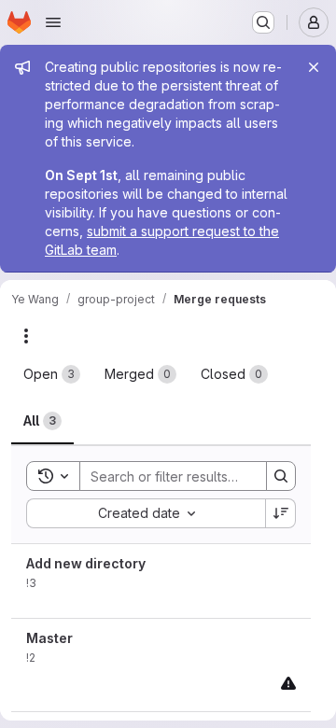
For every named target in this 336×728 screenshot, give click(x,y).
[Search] (281, 476)
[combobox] (145, 513)
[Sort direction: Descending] (281, 513)
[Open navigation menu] (53, 22)
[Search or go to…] (263, 22)
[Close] (313, 67)
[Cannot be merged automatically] (288, 683)
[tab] (51, 374)
